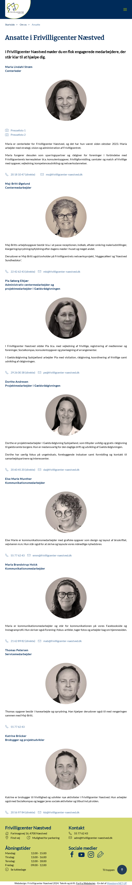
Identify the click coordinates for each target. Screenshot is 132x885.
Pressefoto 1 (18, 130)
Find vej (15, 837)
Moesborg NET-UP (117, 883)
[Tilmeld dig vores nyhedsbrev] (100, 854)
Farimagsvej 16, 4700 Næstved (29, 833)
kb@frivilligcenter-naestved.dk (61, 812)
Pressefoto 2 (18, 134)
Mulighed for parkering (45, 837)
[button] (125, 9)
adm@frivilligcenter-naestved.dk (93, 837)
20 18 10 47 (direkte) (23, 174)
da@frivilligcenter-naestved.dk (61, 469)
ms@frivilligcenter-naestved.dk (64, 174)
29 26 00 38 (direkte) (23, 372)
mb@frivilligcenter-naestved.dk (61, 271)
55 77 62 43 (18, 555)
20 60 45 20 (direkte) (23, 469)
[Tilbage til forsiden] (18, 9)
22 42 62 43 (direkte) (23, 271)
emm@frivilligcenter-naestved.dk (52, 555)
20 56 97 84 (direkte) (23, 812)
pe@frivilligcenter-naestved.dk (61, 372)
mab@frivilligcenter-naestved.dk (62, 641)
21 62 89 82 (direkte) (23, 641)
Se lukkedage (18, 869)
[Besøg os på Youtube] (81, 854)
